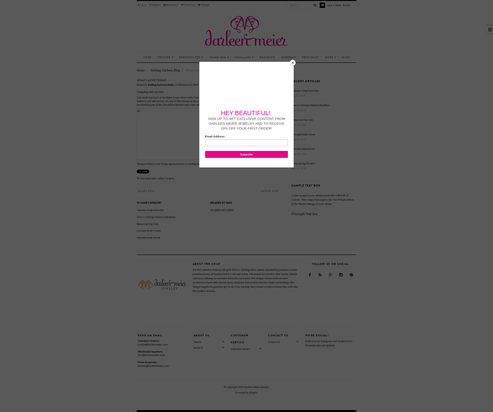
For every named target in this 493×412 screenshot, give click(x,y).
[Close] (293, 63)
